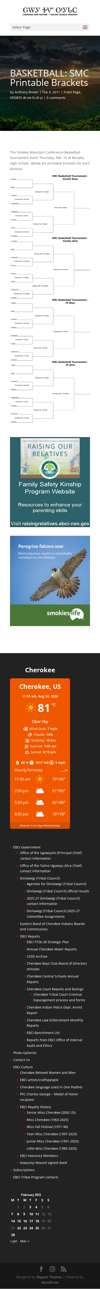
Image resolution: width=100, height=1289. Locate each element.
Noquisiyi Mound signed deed (43, 1162)
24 (31, 1228)
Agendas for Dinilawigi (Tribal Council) (56, 884)
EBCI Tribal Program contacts (35, 1177)
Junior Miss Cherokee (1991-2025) (53, 1141)
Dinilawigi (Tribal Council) (40, 878)
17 (31, 1221)
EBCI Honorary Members (39, 1155)
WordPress (50, 1282)
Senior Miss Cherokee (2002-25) (51, 1112)
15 (19, 1221)
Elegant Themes (49, 1277)
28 (13, 1235)
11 (37, 1214)
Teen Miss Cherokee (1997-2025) (52, 1134)
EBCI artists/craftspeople (39, 1080)
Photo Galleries (25, 1053)
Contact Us (21, 1060)
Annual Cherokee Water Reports (52, 949)
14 (13, 1221)
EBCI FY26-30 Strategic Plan (48, 942)
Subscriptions (24, 1170)
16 (25, 1221)
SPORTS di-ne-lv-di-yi (26, 97)
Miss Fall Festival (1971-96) (47, 1126)
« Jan (13, 1241)
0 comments (56, 97)
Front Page (72, 92)
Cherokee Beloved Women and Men (48, 1072)
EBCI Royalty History (35, 1107)
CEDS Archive (37, 956)
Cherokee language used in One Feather (51, 1087)
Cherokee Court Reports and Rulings (55, 989)
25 (37, 1228)
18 (37, 1221)
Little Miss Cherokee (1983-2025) (52, 1148)
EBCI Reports (30, 936)
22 (19, 1228)
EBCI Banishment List (43, 1032)
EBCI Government (26, 847)
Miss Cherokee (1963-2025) (47, 1119)
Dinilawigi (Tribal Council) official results (58, 891)
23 (25, 1228)
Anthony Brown (27, 92)
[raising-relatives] (50, 526)
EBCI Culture (23, 1067)
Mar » (24, 1241)
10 (31, 1214)
